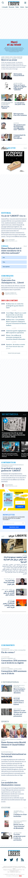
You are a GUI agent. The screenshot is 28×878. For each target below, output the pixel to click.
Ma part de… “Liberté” (7, 105)
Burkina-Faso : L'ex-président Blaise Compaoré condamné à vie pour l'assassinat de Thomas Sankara (16, 322)
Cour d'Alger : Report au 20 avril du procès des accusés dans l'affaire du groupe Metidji (16, 315)
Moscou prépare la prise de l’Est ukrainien (19, 689)
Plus (25, 148)
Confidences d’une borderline (20, 813)
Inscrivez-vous (14, 527)
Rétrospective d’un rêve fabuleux (20, 114)
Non (4, 262)
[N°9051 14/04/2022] (8, 500)
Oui (4, 257)
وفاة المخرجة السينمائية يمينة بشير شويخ (9, 581)
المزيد (2, 536)
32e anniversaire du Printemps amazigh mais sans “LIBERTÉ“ (20, 126)
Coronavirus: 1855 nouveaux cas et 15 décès (13, 671)
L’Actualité (5, 7)
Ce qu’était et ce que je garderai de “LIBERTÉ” (11, 469)
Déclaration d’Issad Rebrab (19, 74)
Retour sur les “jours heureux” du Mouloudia (20, 824)
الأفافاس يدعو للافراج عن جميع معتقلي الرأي (8, 592)
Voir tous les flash (14, 353)
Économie (11, 7)
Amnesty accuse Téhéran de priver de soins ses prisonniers (20, 712)
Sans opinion (6, 266)
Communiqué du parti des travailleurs (19, 136)
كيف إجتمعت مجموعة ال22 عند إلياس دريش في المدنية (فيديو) (15, 558)
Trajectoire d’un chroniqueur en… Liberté (12, 281)
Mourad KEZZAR (9, 484)
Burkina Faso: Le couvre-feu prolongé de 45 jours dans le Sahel (14, 306)
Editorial (6, 213)
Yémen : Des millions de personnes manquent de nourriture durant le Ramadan (15, 337)
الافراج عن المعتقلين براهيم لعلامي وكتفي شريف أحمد (8, 604)
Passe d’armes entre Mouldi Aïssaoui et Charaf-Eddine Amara (13, 743)
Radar (17, 7)
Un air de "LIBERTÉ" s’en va (13, 215)
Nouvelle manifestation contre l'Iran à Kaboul (19, 701)
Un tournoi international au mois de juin (13, 754)
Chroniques (7, 276)
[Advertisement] (14, 24)
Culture (22, 7)
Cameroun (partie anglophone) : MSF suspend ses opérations (16, 332)
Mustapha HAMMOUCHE (10, 293)
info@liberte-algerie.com (15, 872)
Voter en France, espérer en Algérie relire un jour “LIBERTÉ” (20, 87)
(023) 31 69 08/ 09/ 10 (17, 869)
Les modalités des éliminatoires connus (10, 783)
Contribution (8, 462)
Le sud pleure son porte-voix (20, 103)
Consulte (20, 506)
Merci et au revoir (11, 58)
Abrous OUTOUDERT (10, 239)
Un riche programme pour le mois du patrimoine (20, 836)
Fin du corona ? (13, 652)
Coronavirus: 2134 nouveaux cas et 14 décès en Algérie (13, 661)
